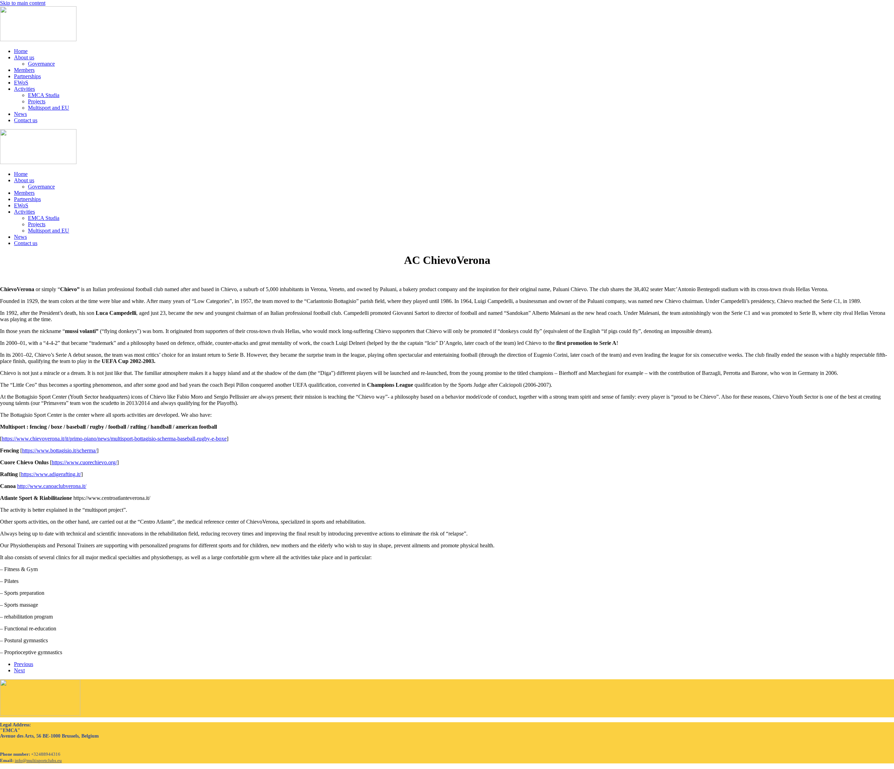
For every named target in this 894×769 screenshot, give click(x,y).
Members (24, 70)
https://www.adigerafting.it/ (51, 474)
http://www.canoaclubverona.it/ (51, 486)
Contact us (25, 120)
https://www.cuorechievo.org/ (84, 462)
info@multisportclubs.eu (38, 760)
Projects (36, 101)
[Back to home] (38, 39)
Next (19, 670)
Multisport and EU (48, 108)
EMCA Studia (43, 95)
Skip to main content (22, 3)
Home (21, 51)
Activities (24, 89)
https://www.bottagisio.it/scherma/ (59, 450)
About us (24, 57)
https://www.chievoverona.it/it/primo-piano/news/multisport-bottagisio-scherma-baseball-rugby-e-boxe (114, 439)
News (20, 114)
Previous (23, 664)
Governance (41, 64)
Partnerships (27, 76)
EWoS (21, 83)
